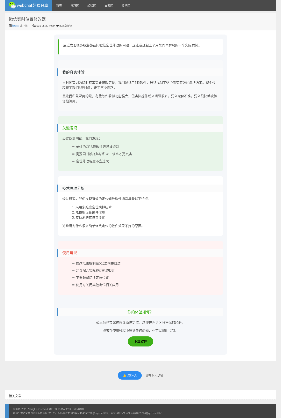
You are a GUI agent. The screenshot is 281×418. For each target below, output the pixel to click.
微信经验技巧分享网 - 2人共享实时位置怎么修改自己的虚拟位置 (28, 5)
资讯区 (126, 5)
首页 (59, 5)
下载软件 (140, 341)
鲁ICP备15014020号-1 (61, 409)
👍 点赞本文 (130, 375)
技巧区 (74, 5)
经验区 (91, 5)
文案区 (109, 5)
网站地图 (79, 409)
